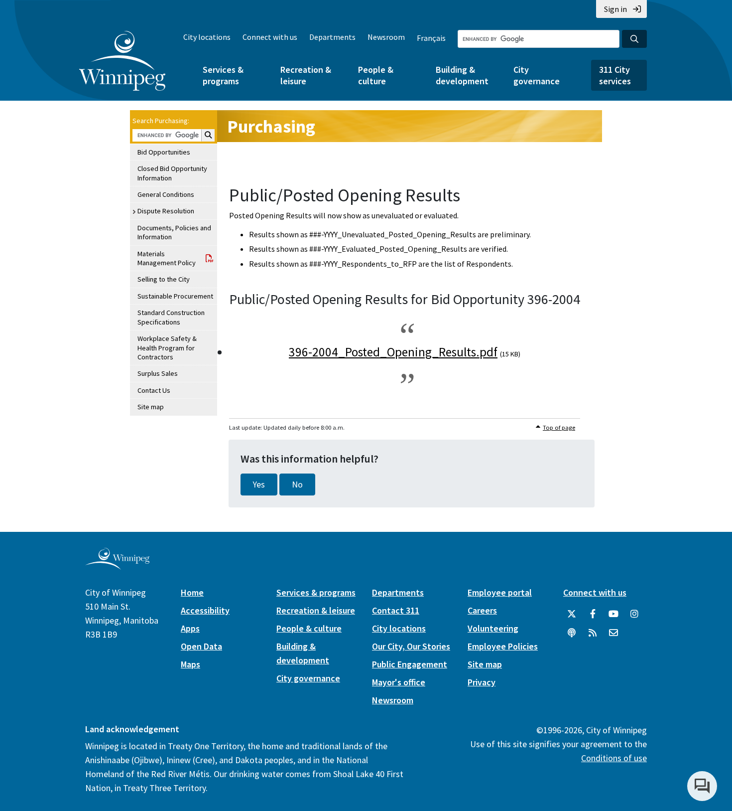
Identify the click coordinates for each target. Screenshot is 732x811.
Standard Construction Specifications (171, 317)
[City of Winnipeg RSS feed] (592, 633)
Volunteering (493, 628)
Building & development (462, 75)
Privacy (481, 682)
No (297, 484)
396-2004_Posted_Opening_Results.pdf (393, 352)
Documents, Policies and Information (174, 232)
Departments (332, 37)
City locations (207, 37)
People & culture (375, 75)
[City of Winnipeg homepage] (117, 566)
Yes (259, 484)
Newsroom (386, 37)
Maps (190, 664)
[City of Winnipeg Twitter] (571, 614)
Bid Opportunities (163, 152)
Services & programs (223, 75)
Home (192, 592)
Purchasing (271, 126)
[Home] (122, 61)
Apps (190, 628)
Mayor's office (398, 682)
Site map (150, 406)
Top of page (559, 427)
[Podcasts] (571, 633)
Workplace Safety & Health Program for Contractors (167, 347)
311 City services (615, 75)
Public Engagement (409, 664)
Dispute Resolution (165, 210)
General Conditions (165, 194)
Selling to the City (163, 279)
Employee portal (500, 592)
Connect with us (270, 37)
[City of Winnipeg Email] (613, 633)
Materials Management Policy (166, 258)
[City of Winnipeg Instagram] (634, 614)
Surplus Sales (157, 373)
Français (431, 38)
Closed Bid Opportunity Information (172, 173)
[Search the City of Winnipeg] (634, 39)
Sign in (615, 9)
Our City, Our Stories (411, 646)
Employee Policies (503, 646)
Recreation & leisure (305, 75)
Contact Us (153, 390)
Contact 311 (395, 610)
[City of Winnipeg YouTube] (613, 614)
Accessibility (205, 610)
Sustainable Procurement (175, 296)
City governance (536, 75)
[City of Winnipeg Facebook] (592, 614)
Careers (482, 610)
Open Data (201, 646)
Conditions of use (614, 758)
